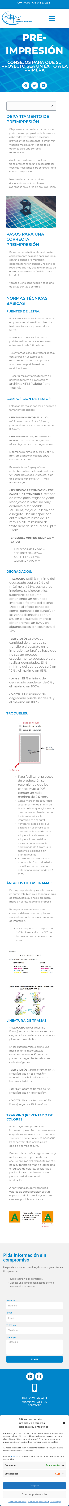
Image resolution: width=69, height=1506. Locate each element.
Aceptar (34, 1485)
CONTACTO (23, 2)
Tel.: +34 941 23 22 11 (34, 1397)
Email (9, 1312)
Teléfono (11, 1325)
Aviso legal (55, 1501)
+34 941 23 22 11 (42, 2)
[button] (64, 1423)
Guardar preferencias (34, 1494)
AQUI (13, 1456)
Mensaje (11, 1337)
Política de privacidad (38, 1501)
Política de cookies (17, 1501)
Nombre (10, 1300)
